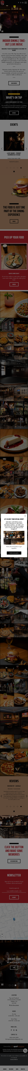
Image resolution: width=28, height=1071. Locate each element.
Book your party (14, 553)
